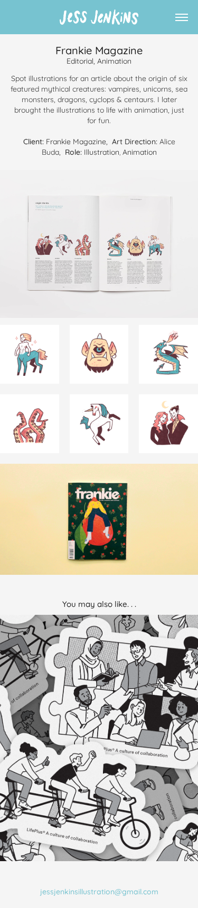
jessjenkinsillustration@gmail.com (99, 890)
